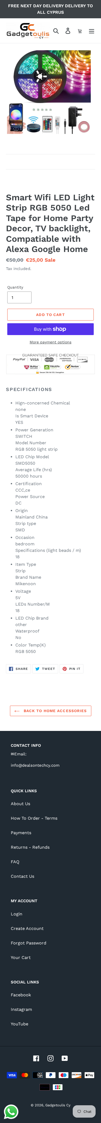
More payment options (50, 342)
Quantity (15, 287)
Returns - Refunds (30, 847)
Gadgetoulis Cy (58, 1105)
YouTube (19, 1023)
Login (16, 913)
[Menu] (91, 31)
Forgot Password (28, 943)
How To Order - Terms (34, 818)
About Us (20, 803)
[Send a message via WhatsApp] (11, 1111)
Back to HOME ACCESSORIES (54, 711)
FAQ (15, 861)
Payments (21, 832)
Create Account (27, 928)
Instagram (21, 1009)
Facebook (21, 994)
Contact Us (22, 876)
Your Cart (21, 957)
